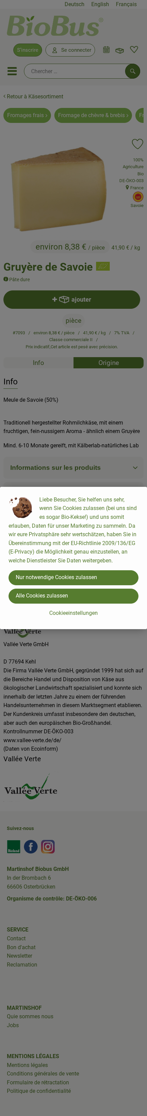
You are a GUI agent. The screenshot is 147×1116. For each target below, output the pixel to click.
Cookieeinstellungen (73, 613)
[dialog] (73, 558)
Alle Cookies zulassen (42, 595)
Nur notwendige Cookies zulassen (56, 577)
